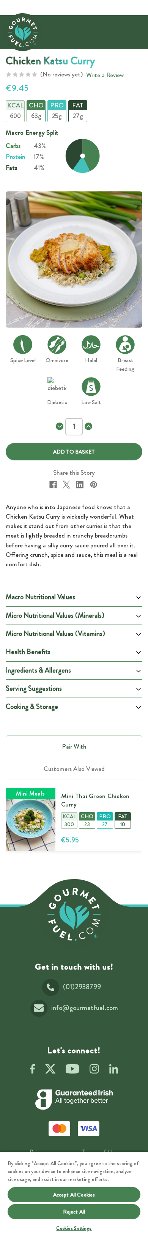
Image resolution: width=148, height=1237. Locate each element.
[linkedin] (113, 1070)
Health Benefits (28, 652)
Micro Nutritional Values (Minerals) (55, 615)
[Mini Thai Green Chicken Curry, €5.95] (30, 819)
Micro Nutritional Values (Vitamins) (55, 634)
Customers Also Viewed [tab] (74, 768)
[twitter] (50, 1070)
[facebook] (32, 1070)
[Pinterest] (94, 484)
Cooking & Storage (32, 707)
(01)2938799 (82, 987)
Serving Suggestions (34, 688)
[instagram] (94, 1070)
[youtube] (72, 1070)
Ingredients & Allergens (38, 670)
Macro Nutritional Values (40, 597)
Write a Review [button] (105, 74)
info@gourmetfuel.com (84, 1008)
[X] (66, 484)
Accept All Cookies (74, 1194)
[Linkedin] (79, 484)
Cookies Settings (73, 1228)
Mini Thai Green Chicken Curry (95, 800)
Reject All (74, 1211)
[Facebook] (53, 484)
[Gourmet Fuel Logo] (74, 914)
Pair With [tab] (74, 746)
